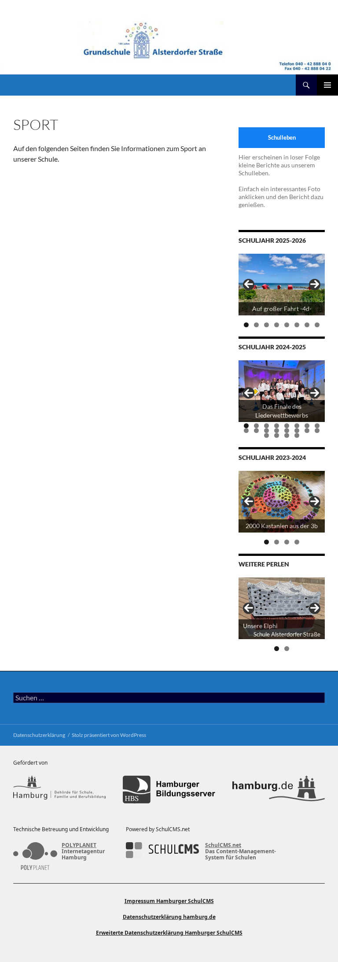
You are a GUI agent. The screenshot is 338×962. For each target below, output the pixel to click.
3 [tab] (266, 324)
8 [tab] (317, 324)
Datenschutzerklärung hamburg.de (169, 917)
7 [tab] (307, 324)
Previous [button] (248, 284)
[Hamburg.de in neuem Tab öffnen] (278, 789)
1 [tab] (246, 324)
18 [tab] (277, 435)
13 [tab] (287, 430)
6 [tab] (296, 324)
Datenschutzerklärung (39, 735)
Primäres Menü (327, 85)
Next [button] (314, 284)
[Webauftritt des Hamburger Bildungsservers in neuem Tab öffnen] (169, 789)
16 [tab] (318, 430)
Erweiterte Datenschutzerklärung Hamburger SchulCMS (169, 932)
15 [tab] (307, 430)
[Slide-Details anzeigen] (282, 284)
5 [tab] (286, 324)
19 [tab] (287, 435)
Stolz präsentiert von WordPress (109, 735)
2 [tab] (256, 324)
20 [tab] (297, 435)
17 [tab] (267, 435)
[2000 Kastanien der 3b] (282, 502)
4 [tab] (276, 324)
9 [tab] (246, 430)
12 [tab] (277, 430)
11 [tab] (267, 430)
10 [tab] (257, 430)
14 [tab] (297, 430)
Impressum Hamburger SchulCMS (169, 901)
